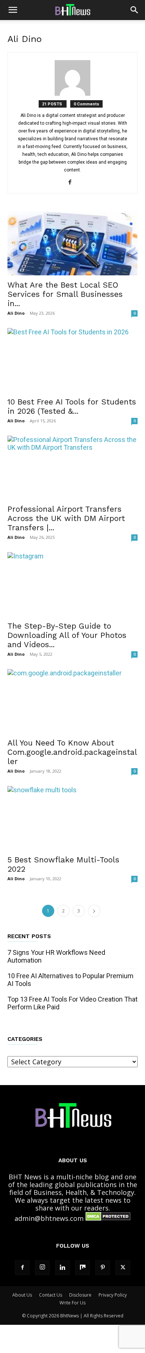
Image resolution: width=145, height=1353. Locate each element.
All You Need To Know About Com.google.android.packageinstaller (72, 752)
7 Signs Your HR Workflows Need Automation (56, 956)
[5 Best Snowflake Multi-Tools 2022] (72, 818)
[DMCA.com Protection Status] (108, 1218)
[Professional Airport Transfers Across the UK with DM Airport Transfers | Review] (72, 468)
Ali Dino (16, 313)
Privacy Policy (113, 1295)
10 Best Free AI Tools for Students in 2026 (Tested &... (71, 406)
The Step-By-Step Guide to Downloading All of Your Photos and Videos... (66, 635)
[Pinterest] (102, 1267)
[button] (13, 10)
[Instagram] (42, 1267)
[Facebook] (73, 182)
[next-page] (94, 911)
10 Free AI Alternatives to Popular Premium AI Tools (70, 979)
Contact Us (50, 1295)
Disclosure (80, 1295)
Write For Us (72, 1303)
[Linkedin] (62, 1267)
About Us (22, 1295)
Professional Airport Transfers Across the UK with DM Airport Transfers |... (66, 518)
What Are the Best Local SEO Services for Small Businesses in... (65, 294)
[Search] (134, 10)
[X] (122, 1267)
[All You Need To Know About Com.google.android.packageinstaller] (72, 701)
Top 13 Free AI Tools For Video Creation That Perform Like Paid (72, 1003)
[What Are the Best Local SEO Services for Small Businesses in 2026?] (72, 243)
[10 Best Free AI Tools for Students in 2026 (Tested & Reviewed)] (72, 360)
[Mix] (82, 1267)
